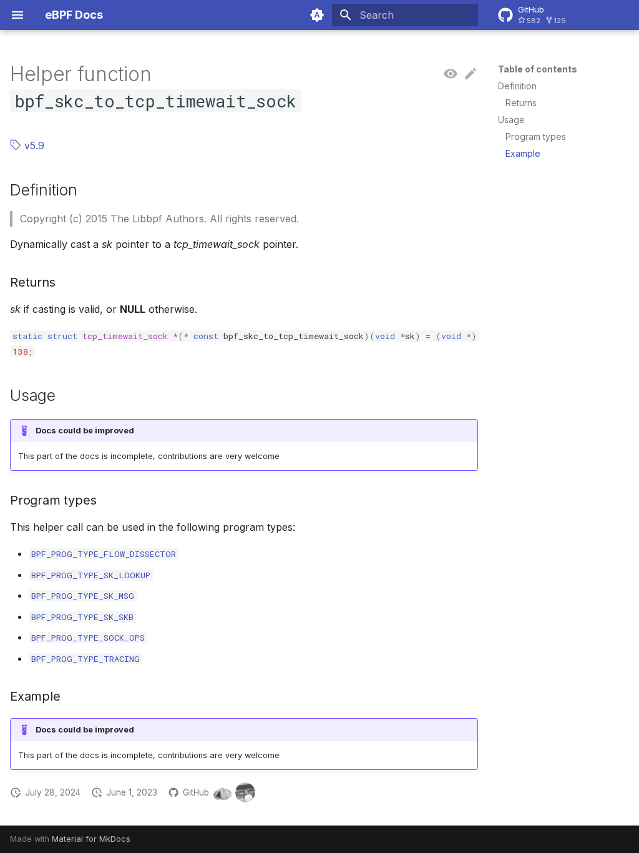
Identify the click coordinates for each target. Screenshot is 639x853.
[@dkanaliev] (245, 792)
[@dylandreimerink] (223, 792)
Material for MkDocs (91, 839)
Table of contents (537, 69)
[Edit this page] (470, 74)
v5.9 (32, 145)
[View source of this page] (450, 74)
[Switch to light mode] (317, 14)
